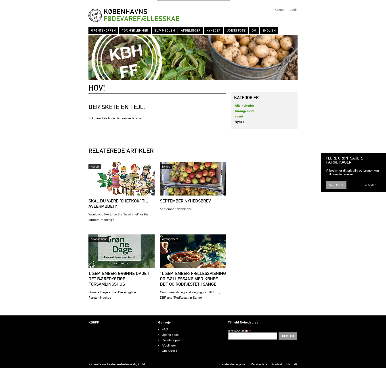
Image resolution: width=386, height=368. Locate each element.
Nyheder (213, 30)
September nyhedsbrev (185, 201)
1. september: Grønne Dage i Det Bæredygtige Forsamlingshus (118, 279)
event (239, 116)
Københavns (142, 15)
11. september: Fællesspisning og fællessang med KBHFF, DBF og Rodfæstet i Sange (193, 279)
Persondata (259, 364)
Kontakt (280, 9)
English (269, 30)
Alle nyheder (244, 105)
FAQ (165, 329)
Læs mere (370, 185)
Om (254, 30)
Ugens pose (236, 30)
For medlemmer (135, 30)
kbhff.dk (292, 364)
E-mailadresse (238, 330)
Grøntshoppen (103, 30)
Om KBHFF (170, 351)
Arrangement (99, 239)
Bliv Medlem (164, 30)
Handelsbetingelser (233, 364)
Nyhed (95, 166)
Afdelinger (190, 30)
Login (294, 9)
